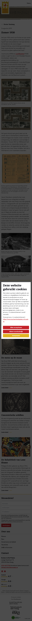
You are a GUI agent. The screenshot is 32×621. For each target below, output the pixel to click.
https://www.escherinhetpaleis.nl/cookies (15, 320)
